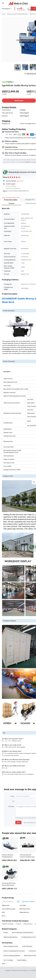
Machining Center (24, 909)
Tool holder (22, 905)
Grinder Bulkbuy (21, 960)
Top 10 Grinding (8, 960)
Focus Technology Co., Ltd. (24, 970)
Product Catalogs (29, 901)
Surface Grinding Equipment (11, 955)
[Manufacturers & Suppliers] (18, 3)
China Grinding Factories (10, 946)
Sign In (5, 191)
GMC (3, 912)
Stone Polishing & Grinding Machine (22, 932)
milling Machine (24, 912)
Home (3, 14)
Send (18, 822)
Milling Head (5, 905)
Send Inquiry (19, 100)
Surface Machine (27, 946)
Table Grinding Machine (10, 937)
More (3, 964)
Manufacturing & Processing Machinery (17, 14)
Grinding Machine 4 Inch (28, 937)
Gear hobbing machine (8, 909)
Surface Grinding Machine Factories (14, 951)
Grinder (5, 932)
